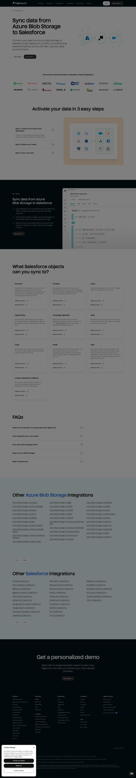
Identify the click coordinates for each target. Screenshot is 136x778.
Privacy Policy (18, 756)
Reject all (19, 765)
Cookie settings (19, 770)
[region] (18, 761)
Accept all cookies (19, 760)
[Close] (34, 748)
